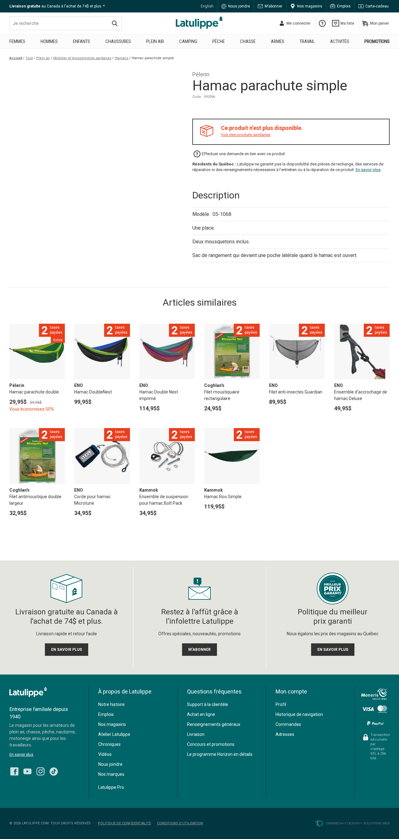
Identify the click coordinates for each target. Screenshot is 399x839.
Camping (188, 41)
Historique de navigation (299, 714)
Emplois (344, 6)
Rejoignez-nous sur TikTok (54, 771)
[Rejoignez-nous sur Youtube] (27, 770)
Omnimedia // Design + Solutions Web (358, 823)
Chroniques (109, 744)
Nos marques (111, 774)
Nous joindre (239, 6)
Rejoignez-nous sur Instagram (41, 771)
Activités (339, 41)
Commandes (288, 724)
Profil (281, 704)
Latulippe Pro (111, 787)
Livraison (195, 734)
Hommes (49, 41)
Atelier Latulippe (114, 734)
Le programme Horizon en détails (219, 754)
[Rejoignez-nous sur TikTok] (54, 770)
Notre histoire (111, 704)
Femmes (17, 41)
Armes (277, 41)
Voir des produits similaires (245, 134)
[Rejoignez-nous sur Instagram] (41, 770)
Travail (307, 41)
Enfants (81, 41)
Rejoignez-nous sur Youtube (27, 771)
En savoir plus (368, 169)
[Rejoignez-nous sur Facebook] (14, 770)
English (207, 6)
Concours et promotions (210, 744)
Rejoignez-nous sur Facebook (14, 771)
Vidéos (105, 754)
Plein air (155, 41)
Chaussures (118, 41)
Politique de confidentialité (124, 823)
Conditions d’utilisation (180, 823)
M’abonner (273, 6)
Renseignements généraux (213, 724)
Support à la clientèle (207, 704)
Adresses (285, 734)
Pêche (218, 41)
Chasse (248, 41)
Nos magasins (309, 6)
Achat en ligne (201, 714)
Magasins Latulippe (199, 22)
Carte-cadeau (377, 6)
